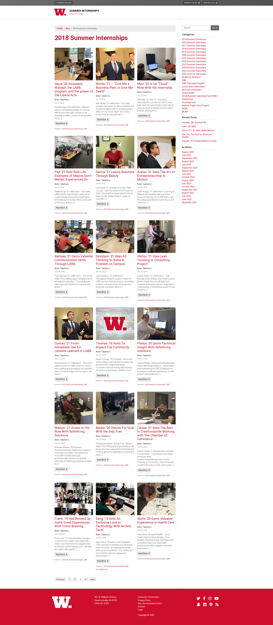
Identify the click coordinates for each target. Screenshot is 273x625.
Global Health (188, 93)
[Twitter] (198, 598)
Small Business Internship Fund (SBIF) (199, 96)
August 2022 (188, 193)
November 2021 (189, 202)
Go (214, 28)
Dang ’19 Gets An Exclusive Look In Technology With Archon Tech (113, 524)
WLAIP (185, 111)
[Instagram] (210, 598)
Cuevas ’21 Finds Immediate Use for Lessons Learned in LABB (73, 347)
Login (140, 609)
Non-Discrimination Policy (150, 603)
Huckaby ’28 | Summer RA (194, 122)
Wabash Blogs (64, 3)
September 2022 (189, 189)
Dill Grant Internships (191, 89)
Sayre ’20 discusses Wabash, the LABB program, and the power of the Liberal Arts (74, 89)
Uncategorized (189, 102)
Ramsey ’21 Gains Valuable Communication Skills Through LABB (74, 260)
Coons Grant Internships (193, 86)
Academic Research (191, 77)
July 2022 (186, 196)
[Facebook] (204, 598)
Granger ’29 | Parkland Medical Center (199, 141)
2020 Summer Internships (194, 55)
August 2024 (188, 171)
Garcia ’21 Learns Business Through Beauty (115, 174)
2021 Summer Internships (194, 58)
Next (92, 579)
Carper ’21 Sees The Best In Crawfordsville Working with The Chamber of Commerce (155, 433)
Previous (60, 579)
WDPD (185, 108)
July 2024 (186, 174)
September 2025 (189, 158)
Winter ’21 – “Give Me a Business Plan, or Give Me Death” (114, 87)
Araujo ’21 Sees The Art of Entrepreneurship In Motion (156, 175)
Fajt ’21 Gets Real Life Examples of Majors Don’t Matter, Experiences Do (73, 175)
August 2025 (188, 161)
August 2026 (188, 152)
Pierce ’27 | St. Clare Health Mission (198, 130)
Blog (68, 28)
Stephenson (187, 99)
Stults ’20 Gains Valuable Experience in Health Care (155, 520)
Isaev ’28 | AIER (189, 126)
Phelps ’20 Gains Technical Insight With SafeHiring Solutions (156, 347)
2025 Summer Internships (194, 71)
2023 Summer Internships (194, 64)
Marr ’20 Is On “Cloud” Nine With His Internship (154, 85)
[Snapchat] (198, 605)
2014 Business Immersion (194, 39)
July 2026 (186, 155)
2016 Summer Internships (194, 42)
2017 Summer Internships (194, 45)
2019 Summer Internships (194, 52)
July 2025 (186, 164)
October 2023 (188, 177)
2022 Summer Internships (194, 61)
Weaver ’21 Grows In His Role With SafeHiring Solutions (72, 431)
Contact (141, 606)
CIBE (184, 80)
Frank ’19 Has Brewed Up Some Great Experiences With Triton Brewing (73, 522)
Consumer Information (148, 597)
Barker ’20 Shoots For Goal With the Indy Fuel (115, 429)
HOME (60, 28)
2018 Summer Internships (194, 48)
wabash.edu (209, 3)
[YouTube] (216, 598)
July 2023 (186, 183)
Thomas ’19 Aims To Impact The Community (112, 345)
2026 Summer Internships (194, 74)
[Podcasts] (211, 605)
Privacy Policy (144, 600)
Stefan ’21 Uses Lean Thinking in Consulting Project (153, 260)
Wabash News (190, 3)
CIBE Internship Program (193, 83)
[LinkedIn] (204, 605)
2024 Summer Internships (194, 67)
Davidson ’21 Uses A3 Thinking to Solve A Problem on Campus (111, 260)
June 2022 (187, 199)
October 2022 (188, 186)
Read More (62, 123)
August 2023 (188, 180)
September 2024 (189, 167)
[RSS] (217, 605)
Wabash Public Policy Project (195, 105)
